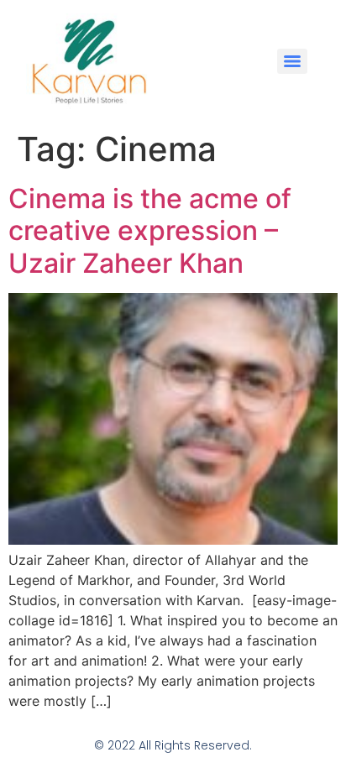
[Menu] (292, 61)
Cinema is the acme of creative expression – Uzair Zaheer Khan (149, 231)
